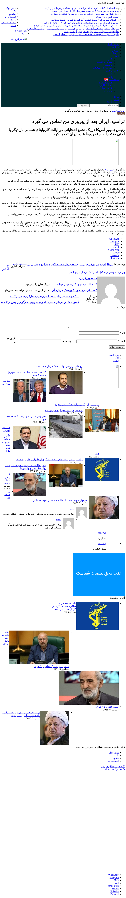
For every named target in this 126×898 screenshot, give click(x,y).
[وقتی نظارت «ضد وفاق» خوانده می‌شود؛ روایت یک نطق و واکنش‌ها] (66, 486)
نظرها (116, 361)
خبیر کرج (109, 169)
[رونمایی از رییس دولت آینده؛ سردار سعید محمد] (102, 387)
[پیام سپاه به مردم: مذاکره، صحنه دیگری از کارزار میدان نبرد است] (102, 480)
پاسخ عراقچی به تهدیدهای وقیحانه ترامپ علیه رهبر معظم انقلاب (86, 34)
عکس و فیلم (112, 70)
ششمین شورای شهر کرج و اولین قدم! (63, 410)
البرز (104, 264)
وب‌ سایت (66, 341)
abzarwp (102, 533)
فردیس (108, 64)
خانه (122, 110)
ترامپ (82, 264)
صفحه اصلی (112, 44)
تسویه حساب (105, 82)
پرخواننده (114, 355)
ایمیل (121, 341)
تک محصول (106, 88)
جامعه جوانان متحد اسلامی (64, 264)
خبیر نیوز (35, 264)
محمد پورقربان (88, 278)
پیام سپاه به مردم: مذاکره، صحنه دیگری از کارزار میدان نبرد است (85, 11)
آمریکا (110, 264)
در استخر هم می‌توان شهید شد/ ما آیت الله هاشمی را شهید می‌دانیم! (85, 19)
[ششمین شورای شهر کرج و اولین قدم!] (102, 431)
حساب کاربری (105, 85)
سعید (58, 519)
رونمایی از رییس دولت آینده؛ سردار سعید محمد (59, 366)
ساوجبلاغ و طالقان (102, 67)
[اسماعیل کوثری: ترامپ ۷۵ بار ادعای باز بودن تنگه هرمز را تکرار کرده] (29, 448)
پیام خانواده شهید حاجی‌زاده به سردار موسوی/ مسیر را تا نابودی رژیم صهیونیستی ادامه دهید (73, 28)
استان (116, 56)
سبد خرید (107, 91)
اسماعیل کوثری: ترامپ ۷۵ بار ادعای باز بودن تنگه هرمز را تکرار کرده (80, 8)
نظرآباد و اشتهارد (103, 62)
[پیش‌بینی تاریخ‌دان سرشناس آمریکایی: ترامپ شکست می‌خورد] (29, 401)
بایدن (98, 264)
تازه (117, 358)
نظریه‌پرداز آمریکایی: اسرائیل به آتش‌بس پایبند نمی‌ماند (91, 31)
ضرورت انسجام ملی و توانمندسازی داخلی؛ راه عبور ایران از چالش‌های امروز (80, 22)
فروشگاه (111, 79)
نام (122, 333)
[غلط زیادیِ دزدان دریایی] (29, 495)
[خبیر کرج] (21, 39)
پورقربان (90, 264)
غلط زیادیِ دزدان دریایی (107, 17)
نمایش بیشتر (19, 263)
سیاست (115, 47)
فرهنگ (115, 53)
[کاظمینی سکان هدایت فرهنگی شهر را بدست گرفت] (66, 393)
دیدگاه (121, 307)
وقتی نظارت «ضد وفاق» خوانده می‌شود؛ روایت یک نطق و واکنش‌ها (85, 14)
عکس (109, 73)
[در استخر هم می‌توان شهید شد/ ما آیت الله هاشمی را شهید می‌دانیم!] (104, 518)
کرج (110, 59)
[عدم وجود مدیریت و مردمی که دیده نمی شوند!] (66, 437)
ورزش (115, 50)
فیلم (110, 76)
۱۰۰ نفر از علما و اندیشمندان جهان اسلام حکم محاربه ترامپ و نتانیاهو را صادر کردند (76, 25)
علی (72, 508)
